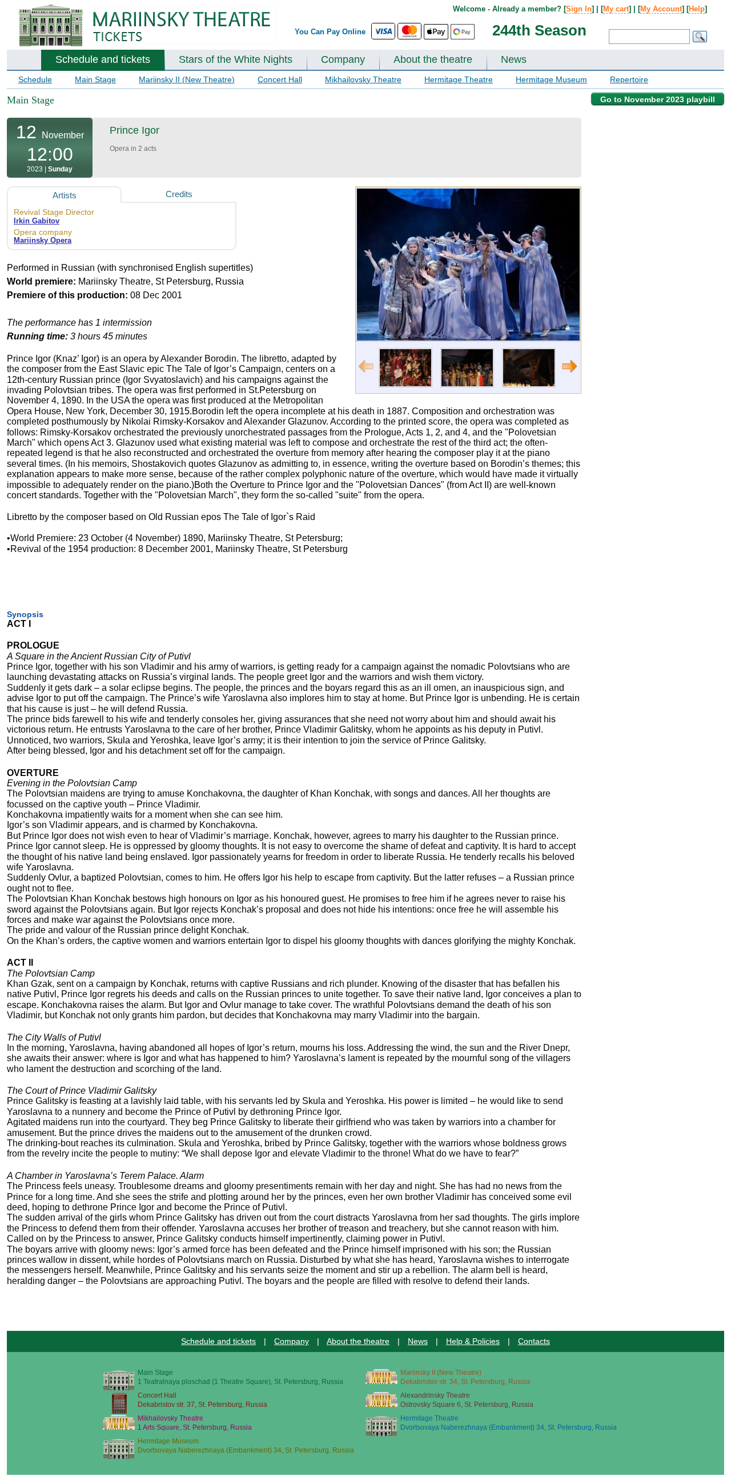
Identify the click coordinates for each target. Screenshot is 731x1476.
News (514, 59)
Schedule (35, 79)
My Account (661, 9)
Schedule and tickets (102, 59)
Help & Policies (473, 1341)
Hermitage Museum (551, 79)
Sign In (579, 9)
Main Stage (95, 79)
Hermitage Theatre (458, 79)
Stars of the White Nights (235, 59)
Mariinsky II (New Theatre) (187, 79)
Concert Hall (280, 79)
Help (697, 9)
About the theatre (432, 59)
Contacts (534, 1341)
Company (343, 59)
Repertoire (629, 79)
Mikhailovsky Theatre (363, 79)
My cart (616, 9)
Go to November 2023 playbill (657, 99)
